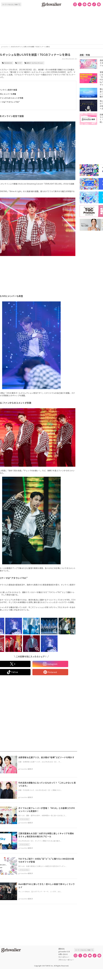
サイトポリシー (63, 957)
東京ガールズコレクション (35, 63)
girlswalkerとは (64, 951)
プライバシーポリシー (66, 960)
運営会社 (61, 949)
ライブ (19, 63)
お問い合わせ (63, 954)
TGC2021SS (8, 63)
